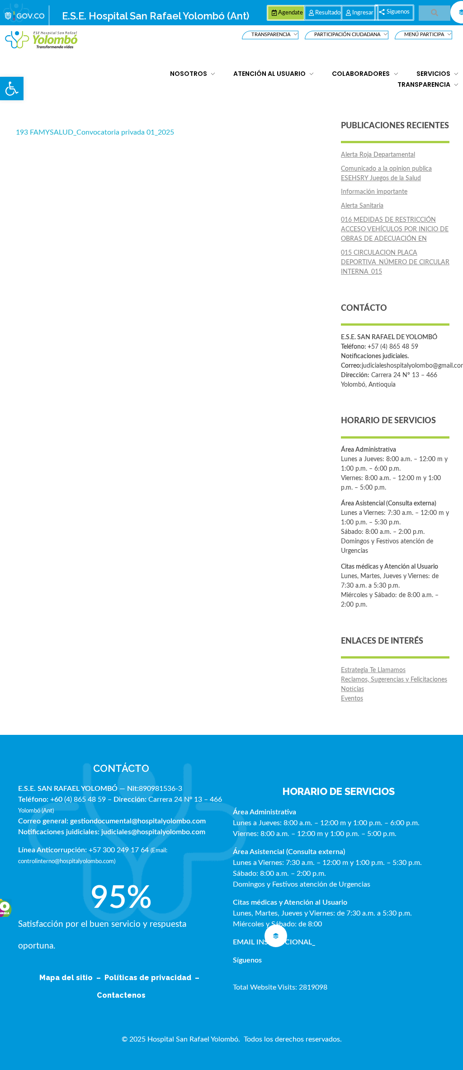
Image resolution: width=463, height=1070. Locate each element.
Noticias (352, 689)
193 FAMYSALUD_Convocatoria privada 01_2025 (95, 132)
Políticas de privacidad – (153, 977)
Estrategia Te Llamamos (373, 670)
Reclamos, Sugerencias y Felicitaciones (394, 680)
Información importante (374, 192)
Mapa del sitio (66, 977)
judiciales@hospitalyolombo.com (153, 832)
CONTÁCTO (121, 768)
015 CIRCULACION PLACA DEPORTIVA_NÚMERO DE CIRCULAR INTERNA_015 (395, 262)
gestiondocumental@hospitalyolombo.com (138, 821)
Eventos (352, 699)
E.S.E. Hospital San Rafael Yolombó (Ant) (155, 16)
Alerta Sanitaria (362, 206)
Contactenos (121, 995)
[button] (12, 88)
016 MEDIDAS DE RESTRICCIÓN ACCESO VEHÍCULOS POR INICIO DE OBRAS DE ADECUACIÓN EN (395, 229)
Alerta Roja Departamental (378, 155)
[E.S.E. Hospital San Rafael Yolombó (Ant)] (41, 40)
